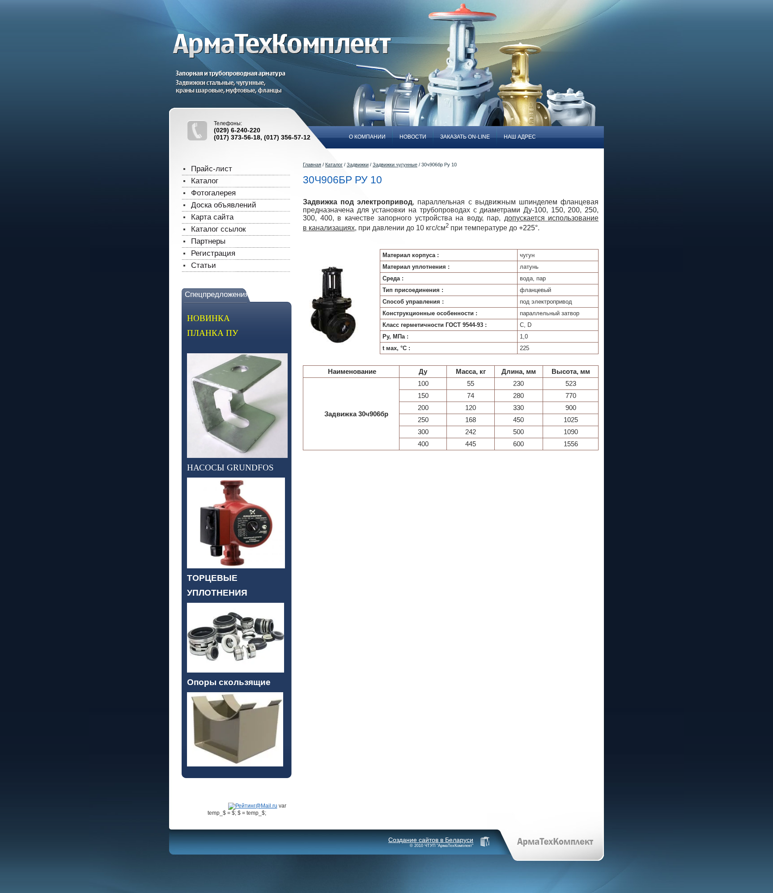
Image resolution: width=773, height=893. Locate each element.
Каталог (334, 164)
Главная (312, 164)
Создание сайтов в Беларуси (430, 839)
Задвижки (358, 164)
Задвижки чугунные (395, 164)
